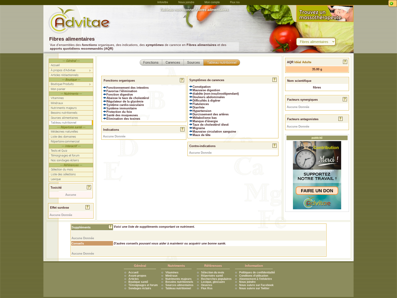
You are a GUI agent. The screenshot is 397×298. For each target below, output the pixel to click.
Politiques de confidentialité (257, 272)
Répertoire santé (212, 275)
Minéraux (171, 275)
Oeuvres (206, 285)
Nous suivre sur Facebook (256, 285)
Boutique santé (138, 282)
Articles (133, 279)
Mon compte (212, 2)
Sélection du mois (212, 272)
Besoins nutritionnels (179, 282)
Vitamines (172, 272)
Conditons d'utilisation (253, 275)
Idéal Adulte (302, 62)
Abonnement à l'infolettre (255, 279)
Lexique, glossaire (213, 282)
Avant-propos (137, 275)
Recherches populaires (216, 279)
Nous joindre (186, 2)
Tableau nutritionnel (178, 288)
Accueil (133, 272)
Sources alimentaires (179, 285)
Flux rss (235, 2)
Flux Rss (207, 288)
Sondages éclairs (139, 288)
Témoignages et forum (143, 285)
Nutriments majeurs (178, 279)
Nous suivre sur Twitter (254, 288)
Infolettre (162, 2)
